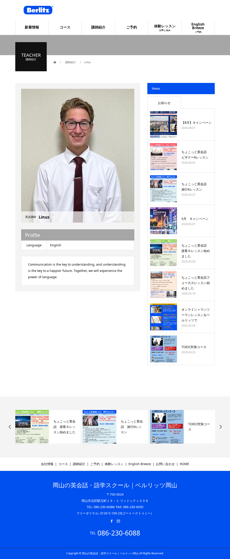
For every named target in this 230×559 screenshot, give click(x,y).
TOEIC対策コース (193, 347)
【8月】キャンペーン (196, 122)
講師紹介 (98, 27)
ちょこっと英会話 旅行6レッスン (132, 426)
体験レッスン (165, 28)
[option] (47, 427)
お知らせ (164, 103)
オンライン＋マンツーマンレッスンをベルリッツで (195, 314)
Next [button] (220, 427)
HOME (184, 464)
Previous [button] (10, 427)
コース (65, 27)
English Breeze (198, 27)
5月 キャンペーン (194, 219)
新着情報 (32, 27)
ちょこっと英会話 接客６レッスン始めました (195, 250)
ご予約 (131, 27)
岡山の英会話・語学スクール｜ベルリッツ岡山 (115, 485)
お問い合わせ (165, 464)
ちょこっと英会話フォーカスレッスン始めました (195, 282)
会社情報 (47, 464)
